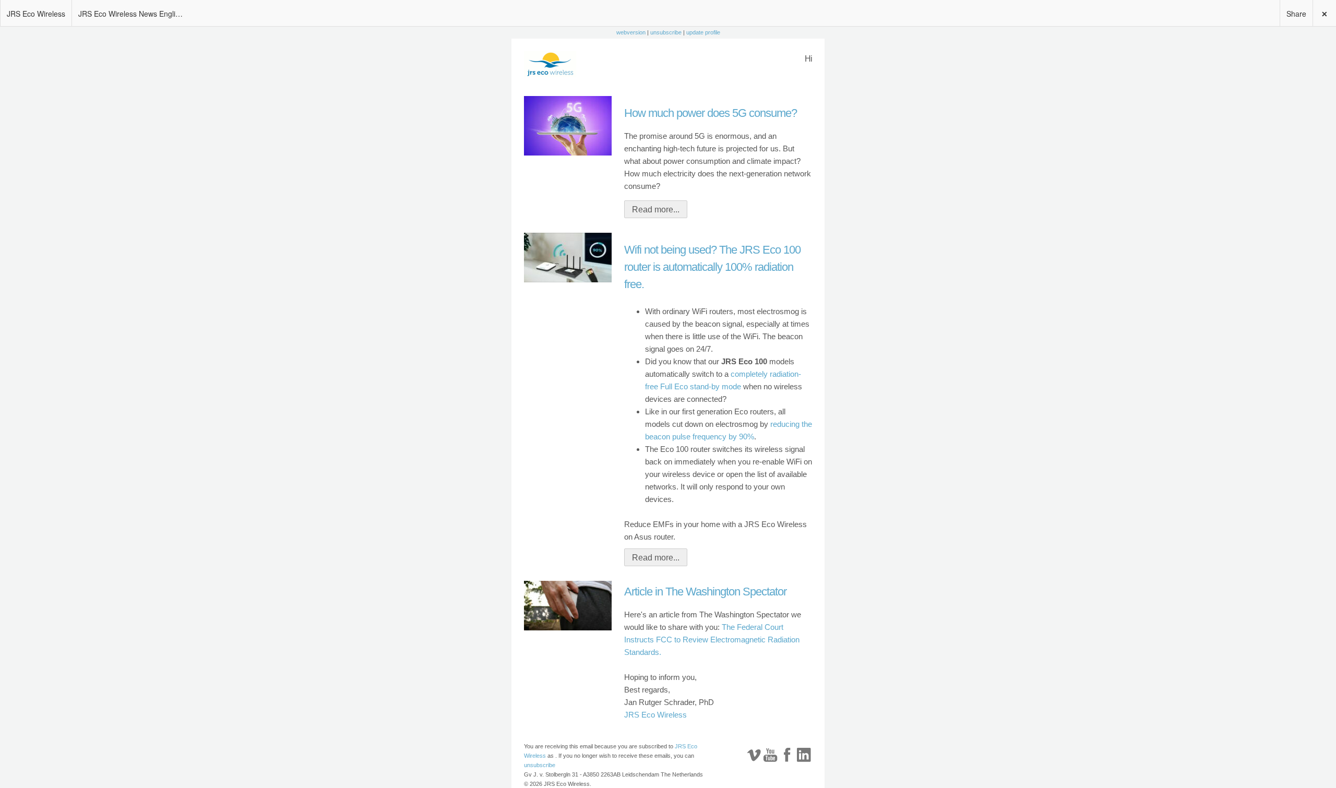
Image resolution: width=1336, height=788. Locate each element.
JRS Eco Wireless (36, 13)
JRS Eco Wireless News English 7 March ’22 (133, 13)
